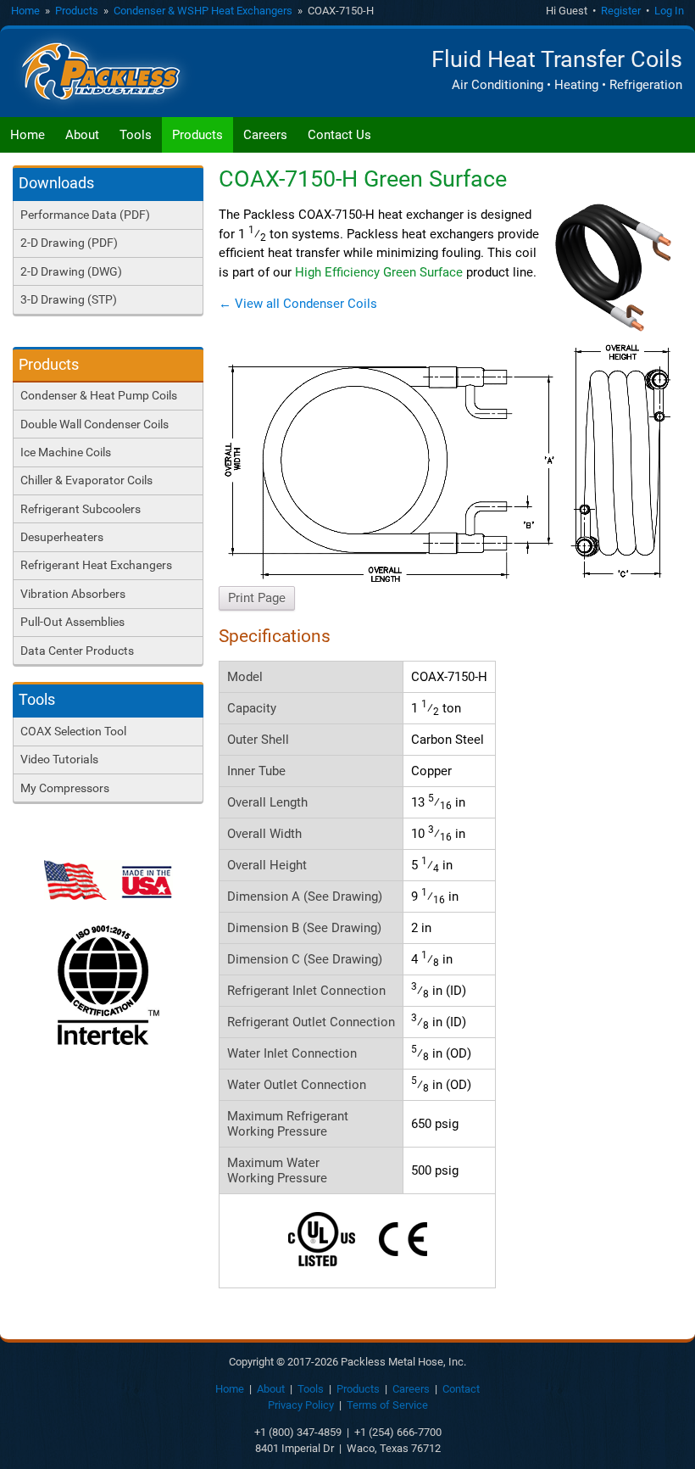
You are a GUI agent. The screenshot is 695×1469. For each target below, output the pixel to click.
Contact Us (339, 134)
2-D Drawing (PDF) (69, 242)
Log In (669, 10)
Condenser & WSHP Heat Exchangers (203, 10)
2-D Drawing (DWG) (71, 271)
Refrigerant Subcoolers (80, 509)
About (82, 134)
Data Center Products (77, 650)
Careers (265, 134)
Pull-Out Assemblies (72, 621)
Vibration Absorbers (72, 593)
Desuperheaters (61, 537)
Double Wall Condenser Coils (94, 424)
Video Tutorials (59, 759)
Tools (136, 134)
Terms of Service (387, 1405)
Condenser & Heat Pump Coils (98, 395)
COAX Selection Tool (73, 731)
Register (621, 10)
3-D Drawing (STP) (68, 299)
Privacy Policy (301, 1405)
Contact (461, 1388)
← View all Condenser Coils (298, 303)
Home (25, 10)
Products (76, 10)
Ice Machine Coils (65, 452)
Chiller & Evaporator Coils (86, 480)
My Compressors (64, 788)
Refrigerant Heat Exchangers (96, 565)
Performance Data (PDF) (85, 214)
